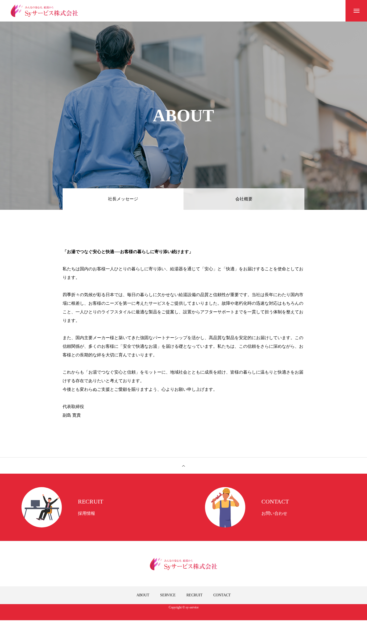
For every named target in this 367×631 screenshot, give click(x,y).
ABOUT (142, 595)
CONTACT (222, 595)
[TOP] (183, 465)
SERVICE (168, 595)
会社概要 (244, 199)
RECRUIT (194, 595)
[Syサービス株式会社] (44, 10)
